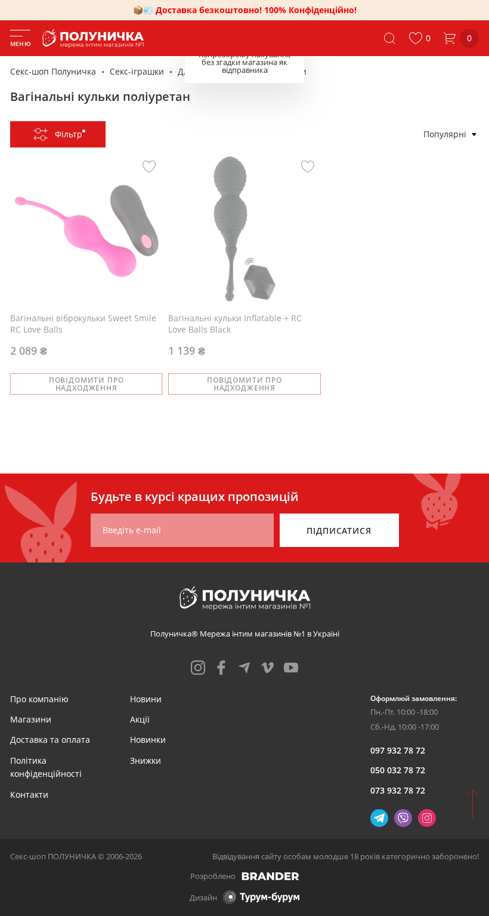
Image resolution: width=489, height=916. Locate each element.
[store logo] (95, 38)
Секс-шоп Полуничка (53, 71)
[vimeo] (268, 667)
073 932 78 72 (397, 790)
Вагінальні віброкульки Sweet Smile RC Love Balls (83, 324)
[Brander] (270, 876)
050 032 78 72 (397, 770)
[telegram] (244, 667)
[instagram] (198, 667)
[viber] (403, 818)
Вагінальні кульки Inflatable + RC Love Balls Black (235, 324)
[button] (419, 38)
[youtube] (291, 667)
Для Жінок (198, 71)
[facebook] (221, 667)
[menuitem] (39, 699)
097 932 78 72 (397, 750)
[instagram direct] (427, 818)
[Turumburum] (261, 897)
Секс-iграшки (137, 71)
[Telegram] (379, 818)
